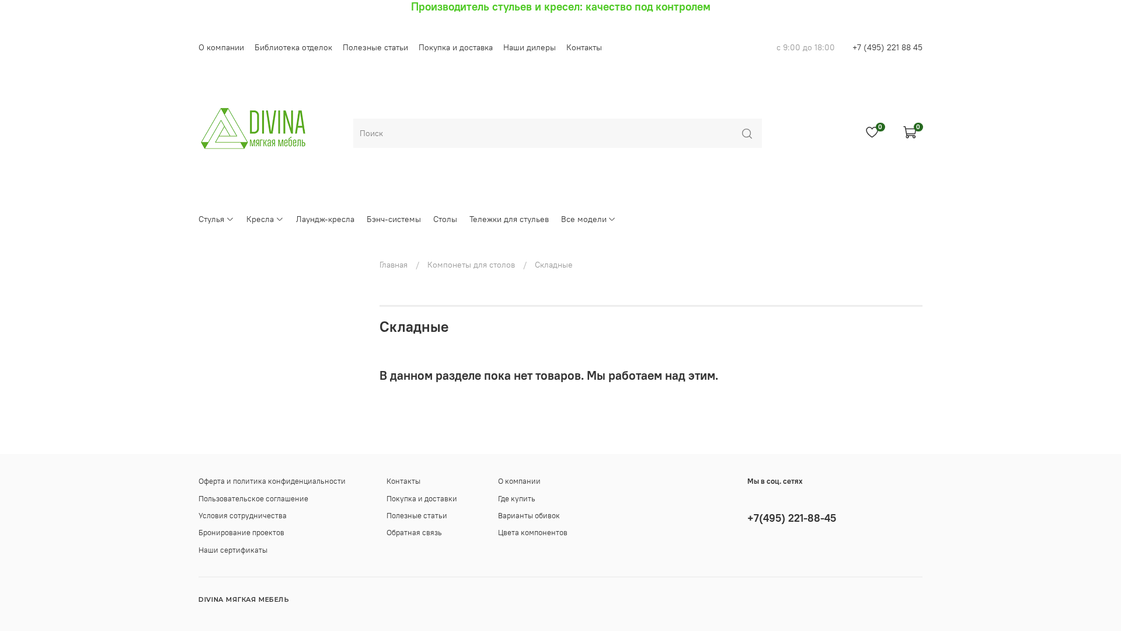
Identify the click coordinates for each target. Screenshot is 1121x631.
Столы (445, 219)
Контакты (584, 47)
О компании (221, 47)
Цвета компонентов (533, 532)
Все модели (584, 219)
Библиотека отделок (293, 47)
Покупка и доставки (422, 498)
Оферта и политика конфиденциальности (272, 481)
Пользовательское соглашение (253, 498)
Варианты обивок (529, 515)
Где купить (516, 498)
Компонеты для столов (471, 264)
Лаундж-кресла (325, 219)
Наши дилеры (529, 47)
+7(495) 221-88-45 (791, 518)
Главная (394, 264)
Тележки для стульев (509, 219)
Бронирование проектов (241, 532)
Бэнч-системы (394, 219)
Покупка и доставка (456, 47)
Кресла (260, 219)
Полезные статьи (375, 47)
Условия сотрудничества (243, 515)
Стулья (211, 219)
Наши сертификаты (233, 550)
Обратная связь (414, 532)
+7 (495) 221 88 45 (887, 47)
